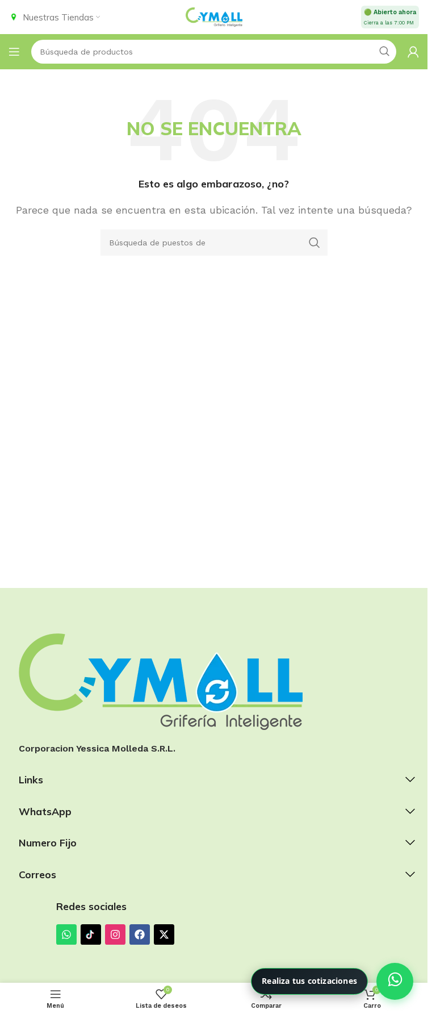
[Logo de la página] (214, 16)
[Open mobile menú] (14, 51)
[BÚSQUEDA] (314, 242)
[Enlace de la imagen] (161, 680)
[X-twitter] (164, 934)
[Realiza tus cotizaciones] (394, 981)
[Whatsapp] (66, 934)
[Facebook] (139, 934)
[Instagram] (115, 934)
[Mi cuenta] (413, 51)
